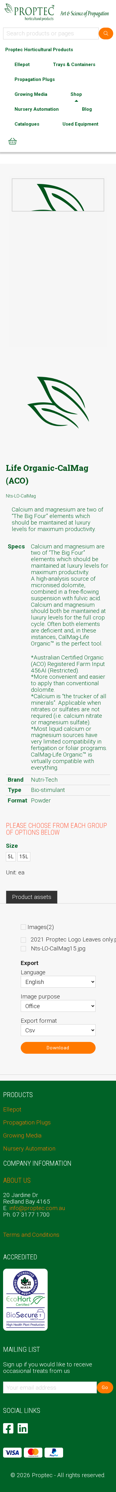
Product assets (31, 896)
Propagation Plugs (35, 79)
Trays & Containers (74, 64)
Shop (76, 94)
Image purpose (40, 996)
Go (105, 1387)
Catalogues (27, 124)
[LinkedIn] (23, 1428)
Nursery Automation (37, 109)
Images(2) (41, 927)
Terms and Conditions (31, 1234)
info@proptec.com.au (37, 1208)
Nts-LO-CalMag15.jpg (58, 948)
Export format (39, 1020)
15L (23, 857)
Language (33, 972)
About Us (17, 1180)
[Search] (106, 33)
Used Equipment (80, 124)
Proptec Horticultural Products (39, 49)
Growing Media (31, 94)
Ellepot (22, 64)
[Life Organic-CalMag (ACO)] (58, 210)
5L (11, 857)
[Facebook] (8, 1428)
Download (58, 1048)
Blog (87, 109)
